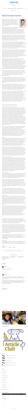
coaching (3, 373)
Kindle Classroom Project (8, 360)
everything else (4, 375)
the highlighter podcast (5, 389)
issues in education (5, 14)
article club (3, 370)
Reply (3, 285)
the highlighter (4, 387)
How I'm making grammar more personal (10, 362)
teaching (3, 384)
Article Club (13, 10)
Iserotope (14, 2)
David (5, 274)
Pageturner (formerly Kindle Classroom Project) (15, 8)
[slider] (25, 394)
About (5, 8)
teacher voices (4, 382)
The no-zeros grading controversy (9, 355)
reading (3, 380)
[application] (14, 394)
